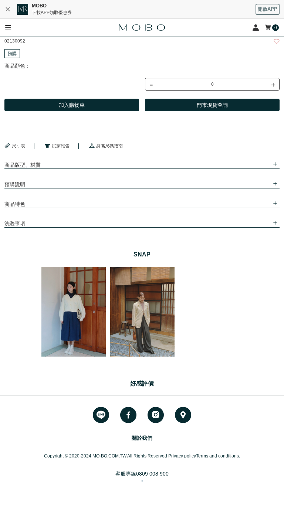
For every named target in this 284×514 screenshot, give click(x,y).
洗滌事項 (14, 224)
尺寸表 (18, 146)
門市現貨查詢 (212, 105)
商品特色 (14, 204)
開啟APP (267, 9)
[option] (73, 312)
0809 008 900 (152, 474)
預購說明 (14, 184)
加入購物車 (72, 105)
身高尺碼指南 (109, 146)
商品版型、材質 (22, 165)
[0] (268, 27)
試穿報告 (61, 146)
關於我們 (142, 438)
